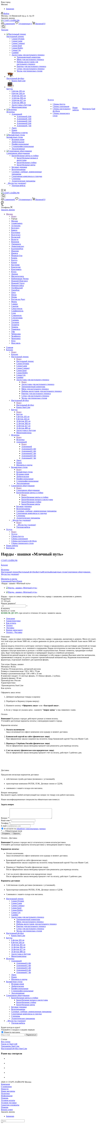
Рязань (14, 302)
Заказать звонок (8, 210)
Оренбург (15, 290)
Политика (5, 1093)
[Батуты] (27, 85)
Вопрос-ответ (7, 1109)
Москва (14, 221)
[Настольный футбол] (27, 74)
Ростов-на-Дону (18, 299)
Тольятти (15, 325)
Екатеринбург (17, 249)
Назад (13, 216)
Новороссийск (17, 285)
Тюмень (14, 327)
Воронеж (15, 242)
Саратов (14, 306)
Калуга (14, 260)
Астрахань (15, 225)
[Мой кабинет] (2, 203)
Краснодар (16, 267)
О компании (6, 1086)
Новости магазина (12, 1032)
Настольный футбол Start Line (14, 1048)
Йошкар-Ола (16, 255)
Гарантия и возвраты (10, 1105)
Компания (5, 1084)
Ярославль (15, 343)
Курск (13, 272)
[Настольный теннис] (27, 34)
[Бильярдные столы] (27, 135)
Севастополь (16, 308)
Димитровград (17, 246)
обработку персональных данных (31, 829)
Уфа (13, 331)
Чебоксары (16, 334)
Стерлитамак (17, 318)
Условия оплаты (8, 1100)
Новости (5, 1089)
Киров (14, 262)
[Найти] (2, 1122)
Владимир (15, 232)
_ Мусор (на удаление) (26, 525)
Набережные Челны (20, 278)
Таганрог (15, 322)
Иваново (15, 251)
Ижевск (14, 253)
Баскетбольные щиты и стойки (34, 497)
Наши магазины (8, 1091)
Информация (6, 1096)
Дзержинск (16, 244)
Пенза (13, 295)
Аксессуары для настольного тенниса (37, 384)
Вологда (14, 239)
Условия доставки (9, 1103)
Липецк (14, 274)
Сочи (13, 313)
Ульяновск (15, 329)
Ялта (13, 341)
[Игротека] (27, 109)
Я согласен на (25, 829)
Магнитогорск (17, 276)
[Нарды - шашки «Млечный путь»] (21, 588)
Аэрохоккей (26, 446)
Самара (14, 304)
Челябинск (16, 336)
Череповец (16, 338)
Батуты (19, 414)
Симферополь (17, 311)
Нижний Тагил (17, 283)
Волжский (15, 237)
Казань (14, 258)
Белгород (15, 228)
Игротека (20, 439)
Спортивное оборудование (28, 490)
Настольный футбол (25, 405)
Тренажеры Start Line (10, 1046)
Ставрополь (16, 315)
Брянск (14, 230)
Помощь (4, 1098)
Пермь (14, 297)
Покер (19, 581)
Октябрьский (17, 288)
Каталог (14, 354)
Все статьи (5, 1042)
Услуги (14, 534)
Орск (13, 292)
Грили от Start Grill (9, 1044)
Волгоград (15, 235)
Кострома (15, 265)
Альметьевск (16, 223)
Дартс (14, 581)
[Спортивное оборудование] (27, 151)
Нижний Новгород (19, 281)
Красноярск (16, 269)
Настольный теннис (25, 361)
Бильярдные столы (24, 472)
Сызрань (15, 320)
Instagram (10, 9)
